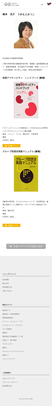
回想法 (4, 332)
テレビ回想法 (7, 329)
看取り (4, 347)
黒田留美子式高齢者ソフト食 (12, 336)
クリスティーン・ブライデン (12, 325)
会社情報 (5, 279)
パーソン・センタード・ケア (12, 321)
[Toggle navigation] (42, 4)
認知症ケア (6, 310)
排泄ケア (5, 355)
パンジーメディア (8, 359)
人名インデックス (8, 378)
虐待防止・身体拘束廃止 (11, 314)
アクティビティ (7, 344)
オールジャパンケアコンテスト (13, 351)
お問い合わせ (7, 291)
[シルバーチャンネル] (11, 4)
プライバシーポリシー (10, 382)
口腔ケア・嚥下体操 (9, 340)
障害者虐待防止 (7, 317)
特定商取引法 (7, 287)
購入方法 (5, 283)
